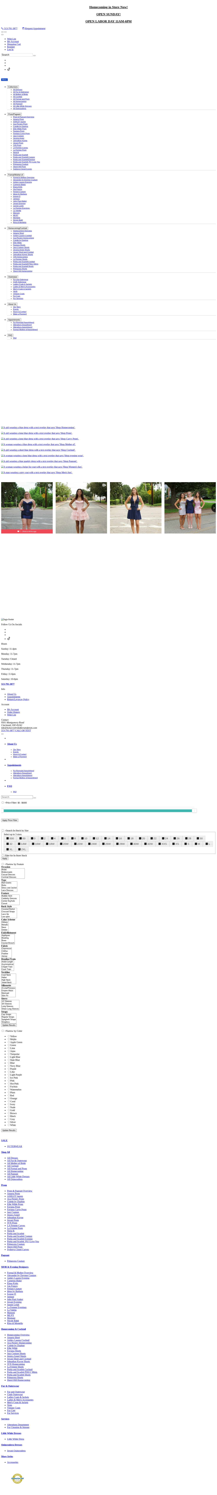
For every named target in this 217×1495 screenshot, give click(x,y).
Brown (13, 1113)
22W (80, 843)
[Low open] (9, 916)
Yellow (13, 1036)
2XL (23, 849)
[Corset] (10, 903)
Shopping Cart (14, 44)
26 (178, 838)
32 (10, 843)
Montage (11, 1318)
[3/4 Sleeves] (10, 1004)
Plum (12, 1092)
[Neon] (5, 927)
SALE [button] (4, 1140)
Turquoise (14, 1054)
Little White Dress (15, 1439)
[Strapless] (8, 1022)
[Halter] (8, 977)
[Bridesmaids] (13, 872)
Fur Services (13, 1413)
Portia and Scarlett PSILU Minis (22, 1372)
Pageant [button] (5, 1255)
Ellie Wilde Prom (15, 1204)
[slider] (194, 811)
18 (131, 838)
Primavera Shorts (15, 1377)
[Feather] (6, 953)
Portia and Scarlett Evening (19, 1239)
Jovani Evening (14, 1302)
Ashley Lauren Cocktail (18, 1340)
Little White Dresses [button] (11, 1433)
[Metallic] (5, 925)
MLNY (10, 1315)
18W (51, 843)
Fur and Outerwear (16, 1392)
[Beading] (8, 938)
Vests (9, 1405)
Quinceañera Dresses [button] (11, 1445)
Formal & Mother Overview (20, 1272)
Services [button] (5, 1419)
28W (122, 843)
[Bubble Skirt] (10, 896)
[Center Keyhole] (10, 901)
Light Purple (16, 1075)
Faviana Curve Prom (16, 1209)
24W (94, 843)
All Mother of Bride (16, 1163)
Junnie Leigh (13, 1304)
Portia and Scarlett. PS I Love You (23, 1241)
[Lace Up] (9, 914)
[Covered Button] (9, 909)
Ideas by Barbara (15, 1291)
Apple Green (16, 1042)
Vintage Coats (13, 1408)
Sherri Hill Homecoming (18, 1380)
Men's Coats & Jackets (17, 1402)
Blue (12, 1063)
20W (65, 843)
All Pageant (12, 1174)
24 (166, 838)
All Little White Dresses (18, 1176)
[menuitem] (111, 39)
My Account (13, 41)
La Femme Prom (15, 1228)
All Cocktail (12, 1166)
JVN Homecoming (16, 1364)
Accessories (12, 1462)
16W (37, 843)
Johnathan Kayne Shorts (18, 1361)
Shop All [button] (5, 1152)
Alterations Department (18, 1424)
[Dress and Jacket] (9, 888)
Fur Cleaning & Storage (18, 1427)
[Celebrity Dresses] (10, 898)
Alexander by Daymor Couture (21, 1275)
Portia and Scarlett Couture (19, 1236)
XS (177, 843)
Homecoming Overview (18, 1335)
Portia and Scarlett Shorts (19, 1375)
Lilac (12, 1072)
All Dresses (12, 1158)
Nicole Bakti (13, 1320)
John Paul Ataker (15, 1299)
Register (11, 47)
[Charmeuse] (6, 948)
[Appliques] (8, 935)
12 (97, 838)
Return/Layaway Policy (18, 699)
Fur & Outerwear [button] (10, 1386)
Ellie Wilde (12, 1348)
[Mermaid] (8, 993)
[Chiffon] (6, 951)
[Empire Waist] (8, 990)
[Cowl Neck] (8, 975)
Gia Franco (12, 1286)
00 (23, 838)
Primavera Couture (16, 1244)
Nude (12, 1107)
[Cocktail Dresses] (13, 877)
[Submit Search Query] (35, 797)
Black (13, 1116)
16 (120, 838)
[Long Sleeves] (10, 1006)
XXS (164, 843)
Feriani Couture (14, 1288)
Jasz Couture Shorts (16, 1353)
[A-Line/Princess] (8, 988)
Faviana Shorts (14, 1351)
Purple (13, 1069)
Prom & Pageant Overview (19, 1191)
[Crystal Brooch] (8, 943)
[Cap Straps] (8, 1014)
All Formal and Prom (17, 1168)
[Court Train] (7, 969)
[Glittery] (5, 922)
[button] (13, 86)
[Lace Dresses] (9, 890)
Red (12, 1095)
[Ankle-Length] (7, 962)
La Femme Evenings (16, 1307)
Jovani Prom (13, 1220)
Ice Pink (14, 1077)
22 (155, 838)
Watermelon (15, 1089)
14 (108, 838)
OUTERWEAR (14, 1146)
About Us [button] (12, 744)
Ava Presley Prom (15, 1199)
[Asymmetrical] (7, 964)
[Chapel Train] (7, 967)
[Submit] (34, 55)
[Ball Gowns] (9, 883)
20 (143, 838)
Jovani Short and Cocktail (19, 1359)
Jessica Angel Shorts (16, 1356)
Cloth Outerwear (15, 1394)
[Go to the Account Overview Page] (2, 34)
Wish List (11, 39)
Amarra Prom (13, 1193)
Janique (10, 1296)
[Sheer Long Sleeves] (10, 1009)
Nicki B (10, 1231)
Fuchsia (13, 1086)
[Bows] (8, 940)
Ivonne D (11, 1294)
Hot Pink (14, 1083)
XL (11, 849)
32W (150, 843)
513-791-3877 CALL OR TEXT (16, 730)
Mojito (13, 1039)
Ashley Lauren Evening (18, 1278)
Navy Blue (15, 1066)
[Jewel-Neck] (8, 982)
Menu (4, 80)
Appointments (13, 696)
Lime (12, 1048)
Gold (12, 1110)
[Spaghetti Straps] (8, 1019)
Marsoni (11, 1312)
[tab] (111, 744)
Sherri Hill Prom (14, 1247)
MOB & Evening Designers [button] (14, 1267)
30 (201, 838)
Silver (13, 1122)
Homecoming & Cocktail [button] (13, 1329)
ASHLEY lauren (15, 1196)
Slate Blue (15, 1060)
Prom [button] (4, 1185)
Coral (12, 1101)
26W (108, 843)
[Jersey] (6, 956)
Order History (13, 712)
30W (136, 843)
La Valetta (12, 1310)
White (13, 1125)
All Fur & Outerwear (17, 1160)
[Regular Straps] (8, 1017)
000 (11, 838)
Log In (10, 49)
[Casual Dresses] (13, 874)
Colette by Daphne (16, 1201)
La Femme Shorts (15, 1367)
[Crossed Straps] (9, 911)
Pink (12, 1080)
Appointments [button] (14, 765)
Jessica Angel (13, 1215)
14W (23, 843)
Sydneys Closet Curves (18, 1249)
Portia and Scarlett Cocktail (19, 1369)
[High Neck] (8, 980)
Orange (13, 1098)
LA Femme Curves (16, 1225)
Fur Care (11, 1410)
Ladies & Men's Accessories (20, 1400)
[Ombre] (5, 930)
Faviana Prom (13, 1207)
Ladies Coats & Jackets (18, 1397)
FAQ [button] (9, 786)
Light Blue (15, 1057)
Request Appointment (35, 28)
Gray (12, 1119)
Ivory (12, 1104)
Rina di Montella (15, 1323)
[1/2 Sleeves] (10, 1001)
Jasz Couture (13, 1212)
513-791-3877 (10, 28)
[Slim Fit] (8, 995)
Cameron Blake (14, 1280)
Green (13, 1045)
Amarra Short (13, 1337)
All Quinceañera (14, 1179)
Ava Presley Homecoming (19, 1343)
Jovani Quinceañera (16, 1450)
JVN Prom (12, 1223)
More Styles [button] (7, 1456)
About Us (11, 694)
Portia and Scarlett (15, 1233)
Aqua (12, 1051)
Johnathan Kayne (15, 1217)
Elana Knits (12, 1283)
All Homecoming (15, 1171)
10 (85, 838)
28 (189, 838)
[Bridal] (13, 869)
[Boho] (9, 885)
